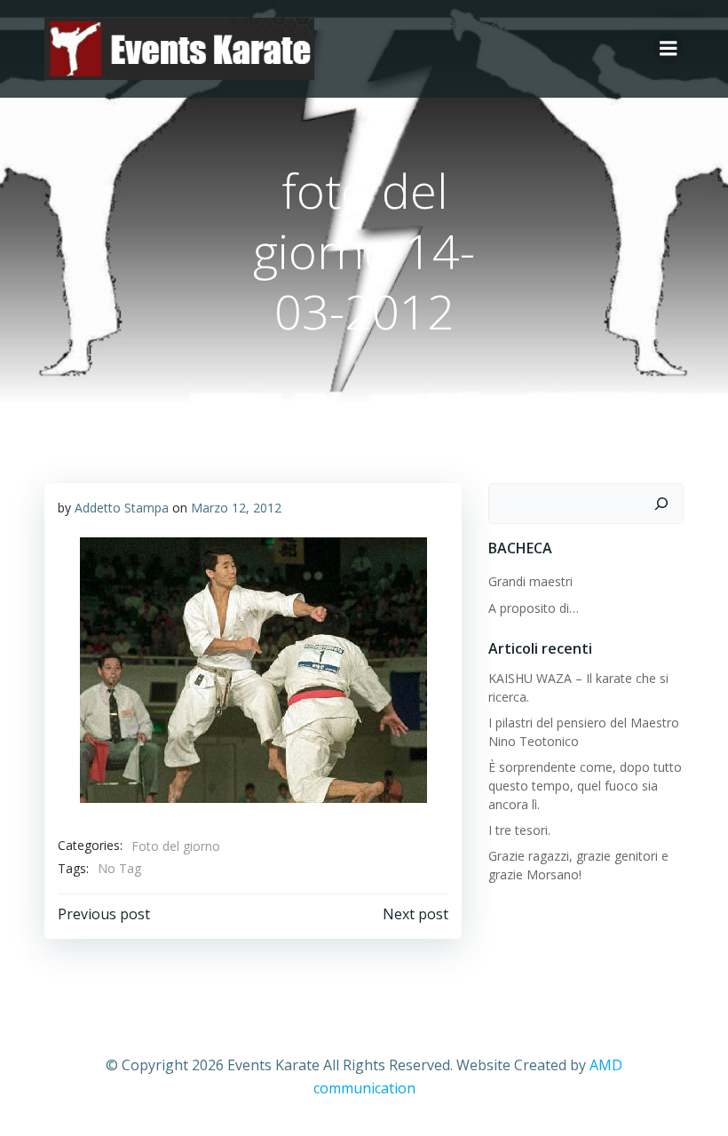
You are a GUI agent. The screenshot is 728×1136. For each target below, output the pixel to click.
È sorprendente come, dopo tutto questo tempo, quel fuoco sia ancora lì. (585, 786)
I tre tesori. (519, 830)
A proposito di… (533, 608)
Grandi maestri (530, 581)
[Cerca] (661, 503)
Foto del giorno (175, 846)
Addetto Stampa (122, 507)
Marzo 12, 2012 (236, 507)
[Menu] (668, 49)
